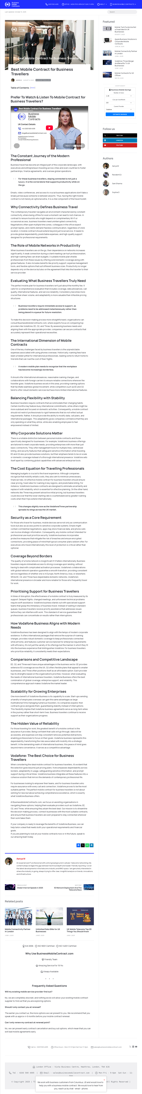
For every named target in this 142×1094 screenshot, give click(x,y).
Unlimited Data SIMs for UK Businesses (48, 930)
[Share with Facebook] (78, 845)
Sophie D (115, 192)
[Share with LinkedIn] (91, 845)
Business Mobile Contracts (123, 4)
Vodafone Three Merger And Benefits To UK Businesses (124, 63)
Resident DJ (117, 175)
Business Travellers (43, 80)
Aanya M (19, 80)
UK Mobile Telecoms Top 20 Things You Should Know (79, 930)
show (33, 88)
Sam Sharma (117, 183)
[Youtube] (136, 1047)
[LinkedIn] (133, 1047)
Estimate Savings (120, 114)
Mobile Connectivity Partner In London (17, 930)
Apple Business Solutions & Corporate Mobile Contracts (126, 41)
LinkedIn (119, 140)
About (102, 4)
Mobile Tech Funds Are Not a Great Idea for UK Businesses (125, 29)
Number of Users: (119, 93)
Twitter (119, 135)
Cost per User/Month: (119, 99)
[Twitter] (130, 1047)
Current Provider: (119, 106)
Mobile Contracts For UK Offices (124, 74)
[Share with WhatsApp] (87, 845)
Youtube (119, 145)
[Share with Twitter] (83, 845)
